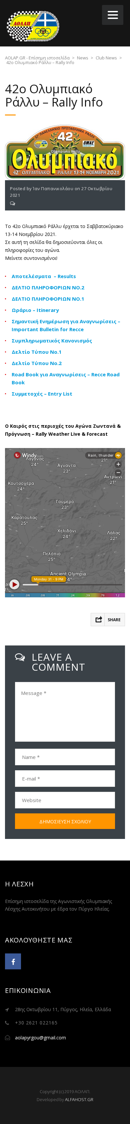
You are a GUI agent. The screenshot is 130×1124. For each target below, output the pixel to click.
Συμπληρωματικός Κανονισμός (52, 340)
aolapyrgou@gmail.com (40, 1037)
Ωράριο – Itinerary (35, 310)
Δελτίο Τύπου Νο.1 (37, 351)
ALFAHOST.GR (79, 1099)
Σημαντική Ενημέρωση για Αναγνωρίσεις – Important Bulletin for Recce (66, 325)
